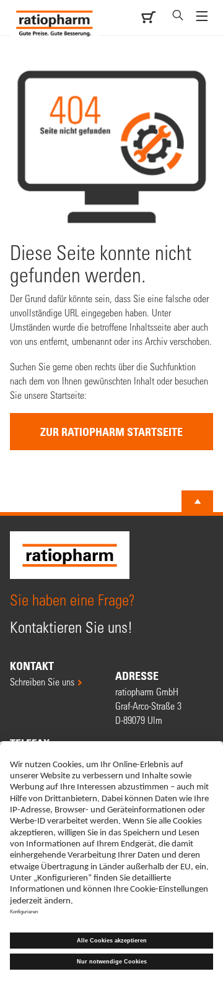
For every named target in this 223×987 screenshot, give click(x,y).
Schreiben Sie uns (42, 681)
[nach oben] (197, 501)
